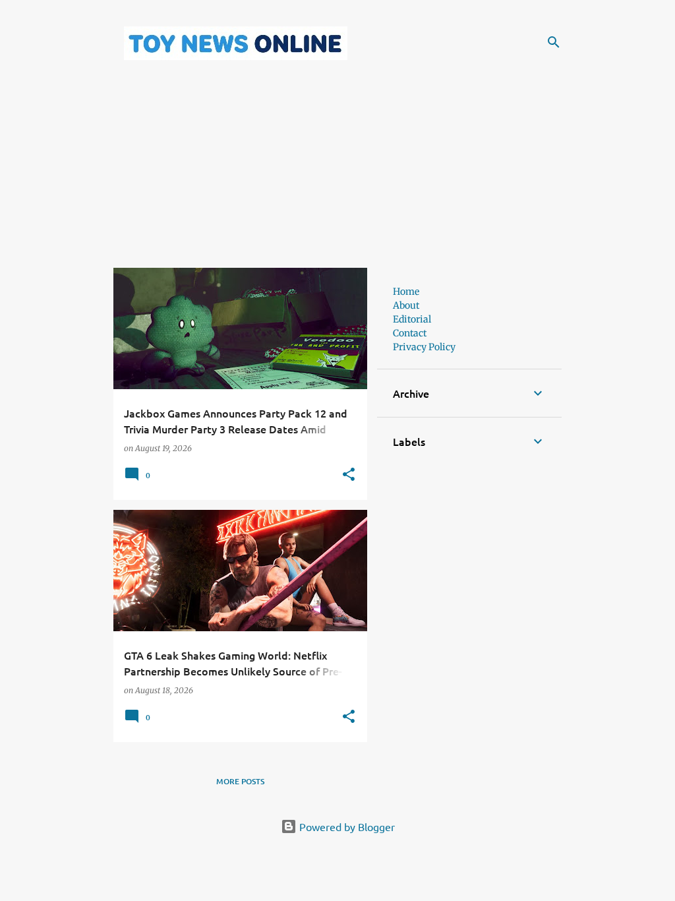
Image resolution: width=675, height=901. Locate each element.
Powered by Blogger (346, 826)
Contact (409, 333)
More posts (240, 781)
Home (406, 291)
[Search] (554, 42)
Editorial (412, 319)
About (406, 305)
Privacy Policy (424, 347)
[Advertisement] (337, 175)
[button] (349, 475)
